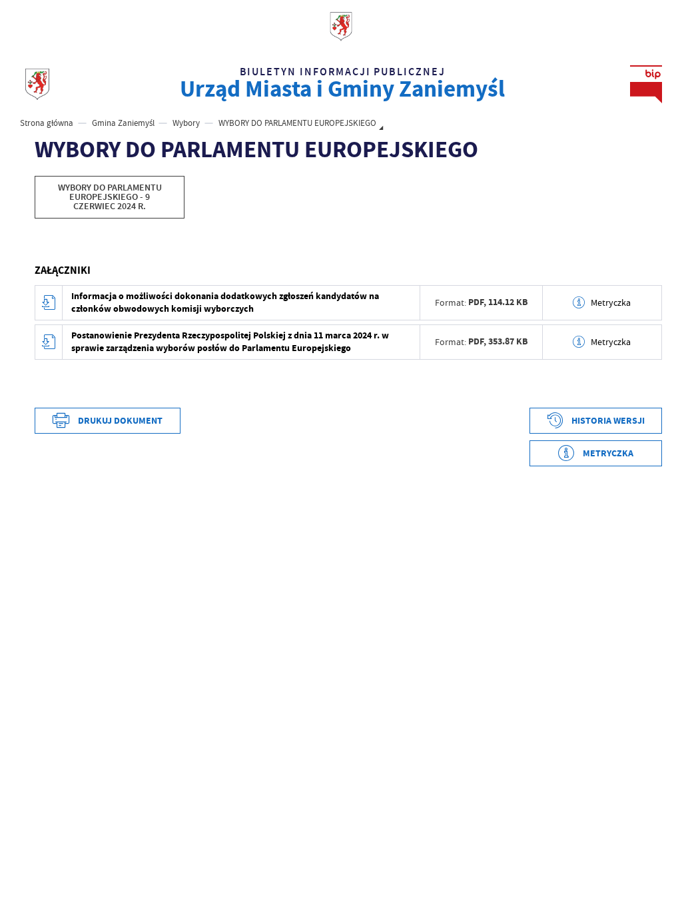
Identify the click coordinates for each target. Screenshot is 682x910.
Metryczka (611, 302)
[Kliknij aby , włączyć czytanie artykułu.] (42, 245)
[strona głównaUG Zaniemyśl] (37, 84)
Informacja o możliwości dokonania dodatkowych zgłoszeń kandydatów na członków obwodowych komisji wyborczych (225, 302)
